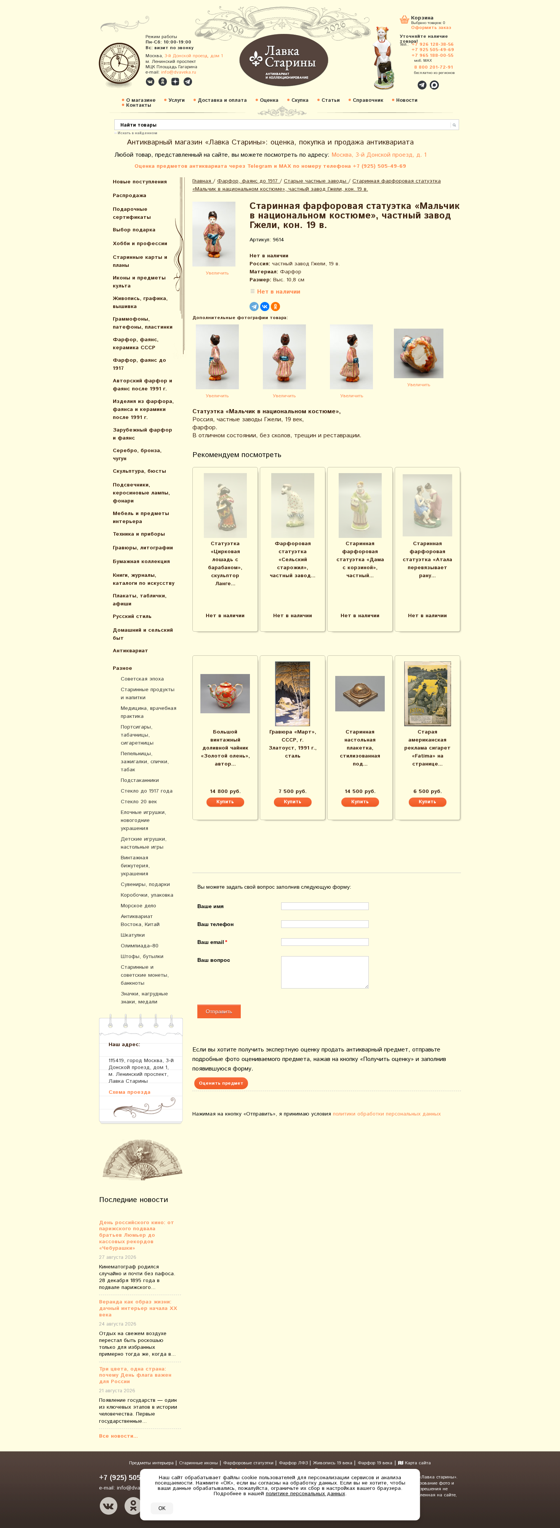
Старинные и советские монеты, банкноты (145, 975)
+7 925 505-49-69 (432, 50)
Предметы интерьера (152, 1463)
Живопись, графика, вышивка (140, 302)
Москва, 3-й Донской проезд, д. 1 (379, 155)
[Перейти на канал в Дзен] (175, 81)
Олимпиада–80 (139, 946)
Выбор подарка (134, 230)
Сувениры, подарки (145, 884)
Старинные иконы (199, 1463)
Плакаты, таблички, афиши (139, 600)
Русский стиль (132, 616)
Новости (407, 100)
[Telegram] (254, 306)
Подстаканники (140, 780)
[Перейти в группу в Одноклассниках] (162, 81)
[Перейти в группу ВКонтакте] (150, 81)
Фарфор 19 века (375, 1463)
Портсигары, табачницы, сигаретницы (137, 735)
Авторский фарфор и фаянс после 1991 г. (142, 385)
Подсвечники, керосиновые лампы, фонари (141, 493)
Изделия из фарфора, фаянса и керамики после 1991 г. (143, 409)
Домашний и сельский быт (143, 634)
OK (162, 1508)
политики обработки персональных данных (387, 1114)
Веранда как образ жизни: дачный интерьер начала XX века (138, 1308)
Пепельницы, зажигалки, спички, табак (145, 762)
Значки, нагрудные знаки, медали (144, 998)
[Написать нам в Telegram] (406, 80)
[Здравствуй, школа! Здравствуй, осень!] (391, 62)
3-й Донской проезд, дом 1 (194, 56)
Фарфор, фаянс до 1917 (139, 364)
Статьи (331, 100)
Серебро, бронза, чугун (137, 454)
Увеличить (217, 273)
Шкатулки (133, 935)
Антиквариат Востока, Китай (140, 920)
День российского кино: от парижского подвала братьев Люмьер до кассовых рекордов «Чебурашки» (136, 1236)
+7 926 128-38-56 (432, 44)
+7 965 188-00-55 (432, 55)
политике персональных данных (305, 1494)
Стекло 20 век (139, 802)
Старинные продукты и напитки (147, 693)
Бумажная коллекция (141, 561)
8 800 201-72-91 (433, 67)
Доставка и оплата (222, 100)
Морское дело (138, 906)
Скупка (300, 100)
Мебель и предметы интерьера (141, 517)
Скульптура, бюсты (139, 471)
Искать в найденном (137, 132)
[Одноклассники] (275, 306)
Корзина (422, 18)
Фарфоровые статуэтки (249, 1463)
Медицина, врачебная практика (148, 712)
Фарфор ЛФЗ (294, 1463)
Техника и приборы (139, 534)
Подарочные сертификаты (132, 213)
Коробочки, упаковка (147, 895)
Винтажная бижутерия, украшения (135, 866)
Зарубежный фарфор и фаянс (142, 434)
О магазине (140, 100)
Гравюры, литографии (143, 548)
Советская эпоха (142, 679)
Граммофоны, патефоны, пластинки (143, 323)
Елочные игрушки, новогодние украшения (143, 820)
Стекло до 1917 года (147, 791)
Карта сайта (417, 1463)
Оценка (269, 100)
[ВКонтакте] (264, 306)
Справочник (368, 100)
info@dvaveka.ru (178, 72)
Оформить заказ (431, 27)
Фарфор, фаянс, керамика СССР (135, 344)
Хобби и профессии (140, 243)
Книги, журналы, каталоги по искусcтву (143, 579)
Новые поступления (140, 182)
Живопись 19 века (333, 1463)
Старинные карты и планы (140, 261)
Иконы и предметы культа (139, 282)
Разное (122, 668)
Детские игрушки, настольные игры (143, 843)
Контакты (138, 105)
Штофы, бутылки (142, 956)
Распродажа (129, 195)
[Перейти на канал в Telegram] (187, 81)
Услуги (176, 100)
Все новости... (118, 1436)
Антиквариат (130, 651)
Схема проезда (129, 1092)
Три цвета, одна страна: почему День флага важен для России (135, 1375)
